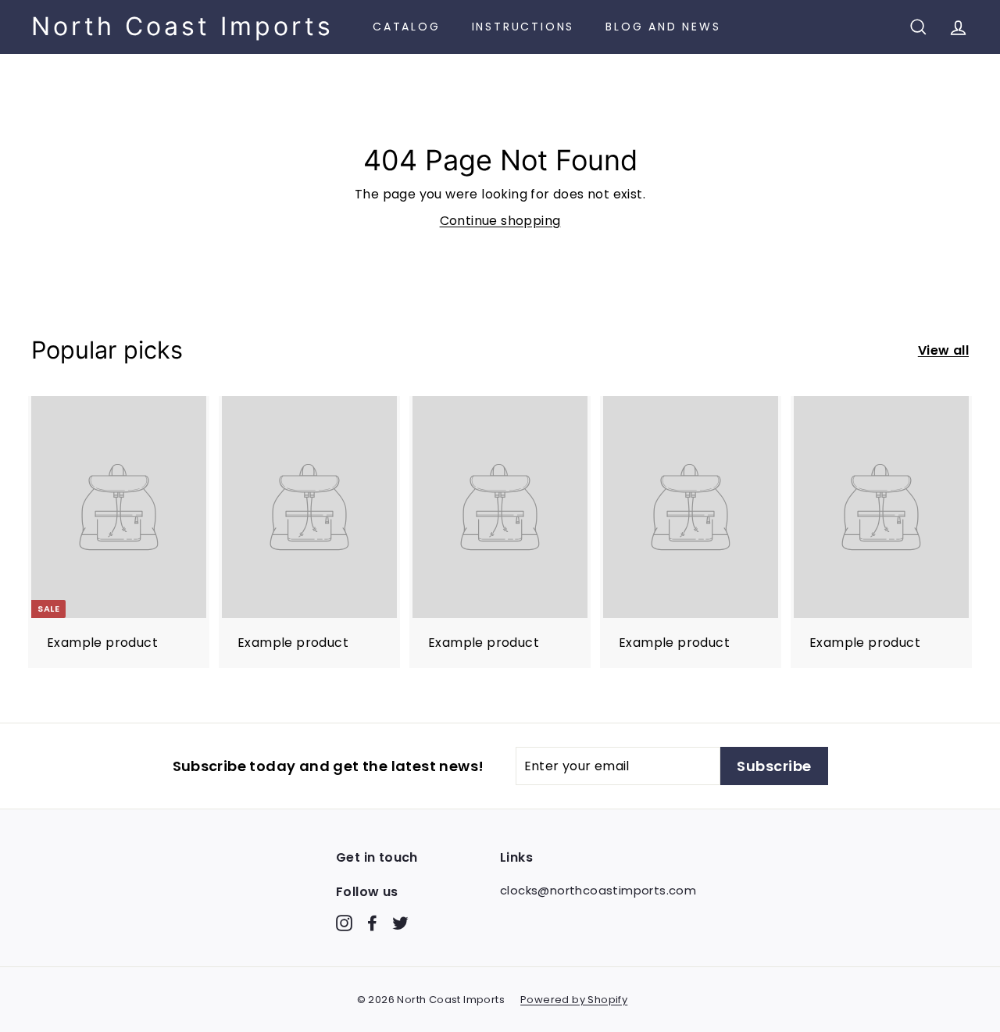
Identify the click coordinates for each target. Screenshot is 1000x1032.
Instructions (523, 26)
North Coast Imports (182, 26)
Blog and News (662, 26)
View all (943, 350)
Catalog (407, 26)
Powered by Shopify (573, 999)
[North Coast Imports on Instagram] (344, 922)
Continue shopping (500, 221)
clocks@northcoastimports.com (598, 890)
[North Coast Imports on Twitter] (400, 922)
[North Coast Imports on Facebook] (372, 922)
